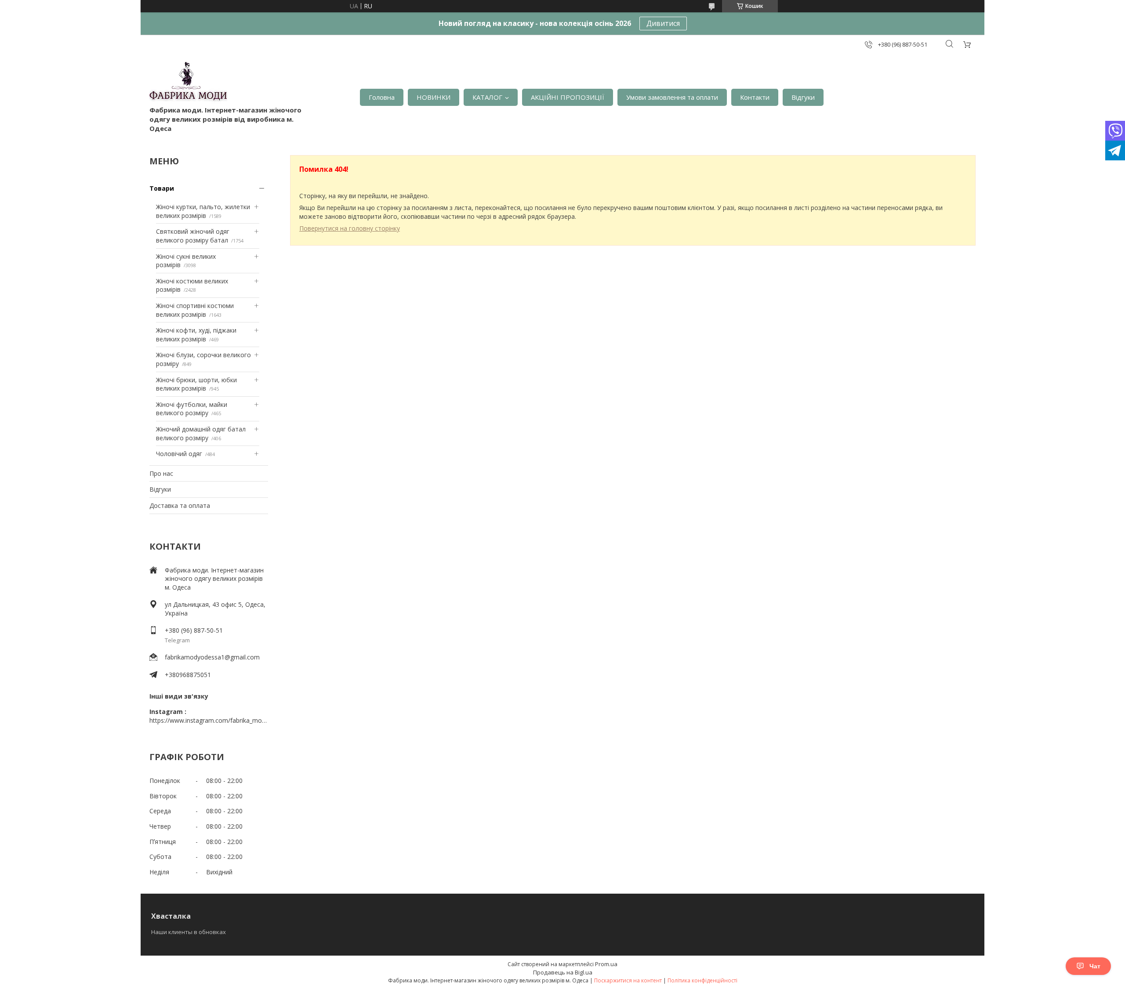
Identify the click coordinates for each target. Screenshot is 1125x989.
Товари (161, 188)
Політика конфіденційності (702, 980)
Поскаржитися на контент (628, 980)
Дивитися (663, 23)
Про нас (161, 473)
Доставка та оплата (179, 505)
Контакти (754, 97)
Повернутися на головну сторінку (349, 228)
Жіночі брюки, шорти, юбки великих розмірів (196, 384)
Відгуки (803, 97)
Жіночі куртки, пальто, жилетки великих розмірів (203, 211)
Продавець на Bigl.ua (562, 972)
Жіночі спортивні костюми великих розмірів (195, 310)
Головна (382, 97)
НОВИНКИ (433, 97)
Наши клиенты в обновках (188, 932)
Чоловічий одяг (179, 453)
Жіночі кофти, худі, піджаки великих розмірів (196, 334)
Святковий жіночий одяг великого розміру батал (192, 235)
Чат (1094, 966)
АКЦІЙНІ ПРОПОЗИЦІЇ (567, 97)
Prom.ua (606, 964)
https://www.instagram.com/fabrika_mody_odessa (208, 720)
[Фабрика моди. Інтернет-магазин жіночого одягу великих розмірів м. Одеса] (188, 83)
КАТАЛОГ (487, 97)
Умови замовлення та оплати (672, 97)
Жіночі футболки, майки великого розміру (191, 408)
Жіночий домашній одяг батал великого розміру (201, 433)
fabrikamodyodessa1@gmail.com (212, 657)
